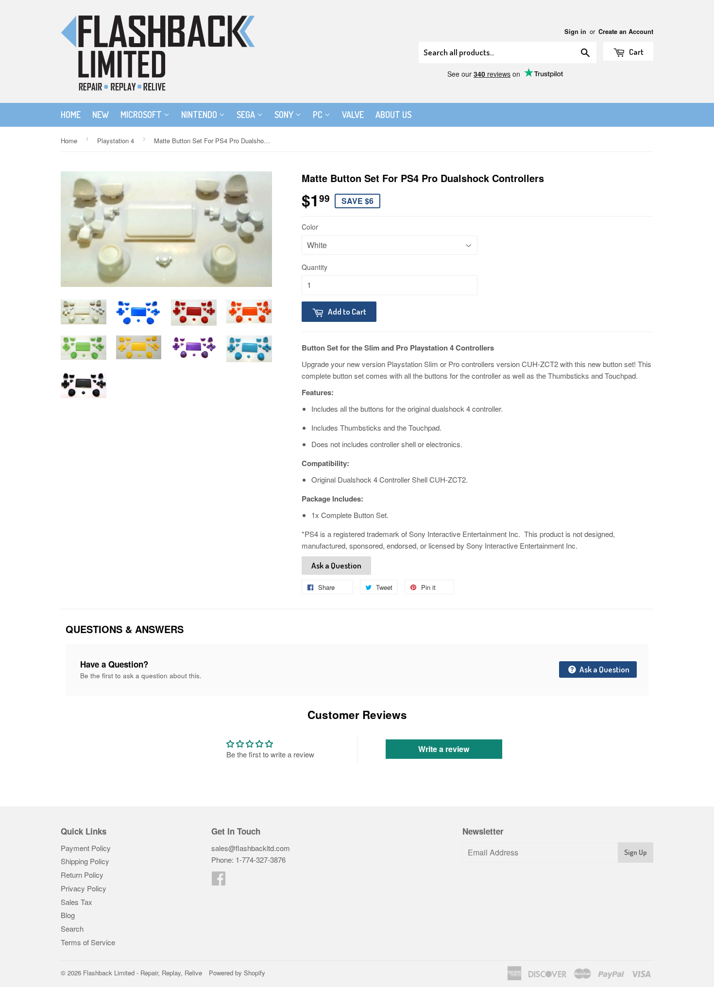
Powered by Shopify (237, 972)
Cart (636, 52)
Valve (353, 114)
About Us (393, 114)
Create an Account (625, 31)
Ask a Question (336, 565)
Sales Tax (76, 902)
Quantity (314, 267)
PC (318, 114)
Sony (284, 114)
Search (72, 928)
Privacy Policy (83, 888)
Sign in (575, 31)
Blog (68, 915)
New (100, 114)
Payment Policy (86, 848)
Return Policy (82, 875)
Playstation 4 (115, 140)
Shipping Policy (85, 861)
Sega (247, 114)
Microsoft (142, 114)
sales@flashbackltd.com (250, 848)
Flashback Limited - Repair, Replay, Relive (142, 972)
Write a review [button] (443, 748)
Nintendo (200, 114)
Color (310, 227)
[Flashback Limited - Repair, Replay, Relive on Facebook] (218, 881)
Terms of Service (88, 942)
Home (71, 114)
